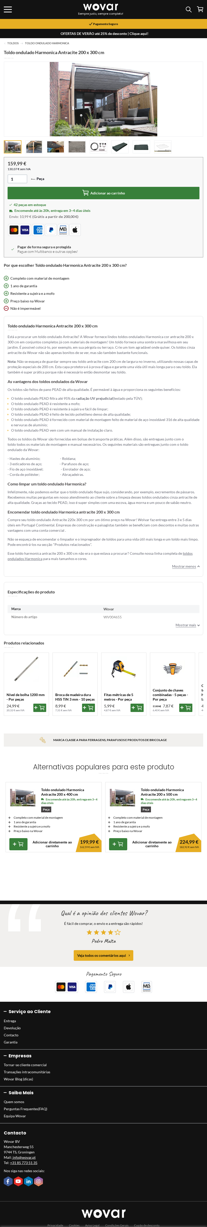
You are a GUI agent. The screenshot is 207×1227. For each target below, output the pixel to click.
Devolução (12, 1028)
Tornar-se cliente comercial (25, 1065)
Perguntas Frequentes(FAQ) (25, 1109)
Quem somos (14, 1102)
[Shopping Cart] (200, 9)
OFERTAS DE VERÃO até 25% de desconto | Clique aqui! (104, 33)
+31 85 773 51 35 (23, 1163)
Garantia (10, 1042)
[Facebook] (9, 1181)
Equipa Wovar (15, 1116)
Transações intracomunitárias (27, 1072)
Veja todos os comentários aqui (101, 955)
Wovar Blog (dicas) (18, 1079)
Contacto (11, 1035)
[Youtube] (19, 1181)
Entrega (10, 1021)
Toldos (13, 43)
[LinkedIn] (29, 1181)
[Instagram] (39, 1181)
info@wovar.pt (24, 1157)
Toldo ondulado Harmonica (47, 43)
